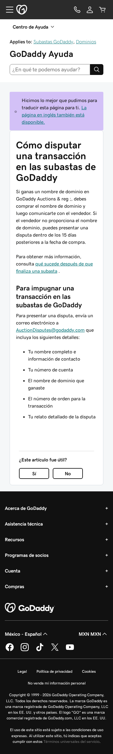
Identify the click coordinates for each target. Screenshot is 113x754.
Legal (22, 671)
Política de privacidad (54, 671)
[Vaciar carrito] (102, 9)
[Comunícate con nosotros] (77, 9)
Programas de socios (27, 555)
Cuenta (12, 570)
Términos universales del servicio (71, 741)
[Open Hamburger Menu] (7, 9)
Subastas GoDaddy (53, 41)
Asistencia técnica (24, 523)
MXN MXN (90, 633)
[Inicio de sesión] (90, 9)
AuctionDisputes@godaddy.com (50, 329)
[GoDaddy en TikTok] (40, 650)
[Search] (96, 69)
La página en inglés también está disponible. (54, 114)
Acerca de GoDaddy (26, 508)
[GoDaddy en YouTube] (70, 650)
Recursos (14, 539)
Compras (14, 586)
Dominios (86, 41)
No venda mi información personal (57, 683)
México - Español (23, 633)
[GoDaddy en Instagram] (25, 650)
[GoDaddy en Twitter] (55, 650)
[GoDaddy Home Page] (30, 608)
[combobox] (49, 69)
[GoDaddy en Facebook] (9, 650)
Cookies (89, 671)
